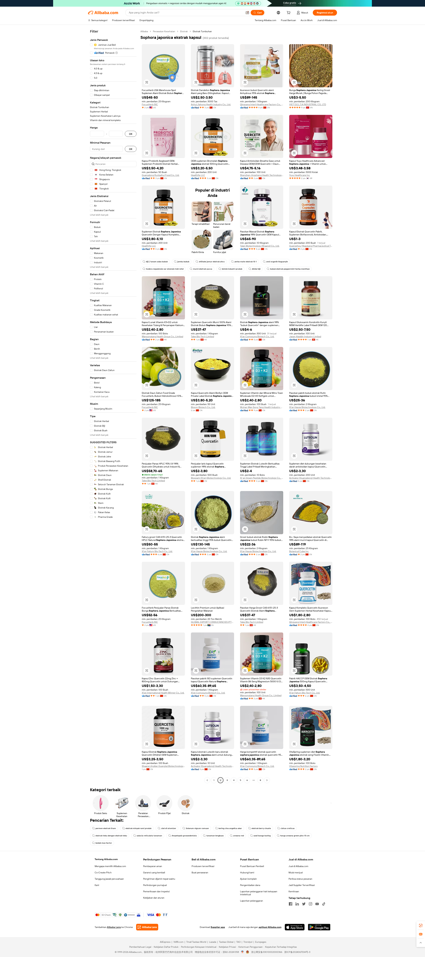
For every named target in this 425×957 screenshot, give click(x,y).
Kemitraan (294, 891)
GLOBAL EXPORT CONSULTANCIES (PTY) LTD (212, 622)
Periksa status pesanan (300, 878)
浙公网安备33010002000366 (266, 952)
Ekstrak (184, 31)
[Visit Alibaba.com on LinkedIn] (297, 904)
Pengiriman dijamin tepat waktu (159, 878)
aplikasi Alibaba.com (270, 927)
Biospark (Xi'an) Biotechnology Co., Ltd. (211, 478)
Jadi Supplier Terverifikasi (302, 885)
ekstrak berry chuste (261, 828)
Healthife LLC (198, 175)
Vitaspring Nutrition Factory (303, 766)
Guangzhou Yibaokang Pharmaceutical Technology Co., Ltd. (310, 246)
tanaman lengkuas (215, 835)
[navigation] (113, 406)
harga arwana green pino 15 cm (295, 835)
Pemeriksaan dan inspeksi (156, 891)
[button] (247, 13)
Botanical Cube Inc (299, 551)
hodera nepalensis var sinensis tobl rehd (164, 269)
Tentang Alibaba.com (106, 859)
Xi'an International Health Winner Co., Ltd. (163, 692)
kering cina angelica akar (230, 828)
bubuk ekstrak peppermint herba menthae (290, 269)
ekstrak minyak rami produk (138, 828)
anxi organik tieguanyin (277, 261)
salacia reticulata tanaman (149, 835)
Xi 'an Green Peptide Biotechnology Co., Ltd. (261, 478)
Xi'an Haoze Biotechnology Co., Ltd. (307, 407)
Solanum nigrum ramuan (197, 828)
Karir (97, 885)
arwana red (238, 835)
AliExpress (165, 942)
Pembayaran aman (152, 866)
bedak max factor (103, 843)
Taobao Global (226, 942)
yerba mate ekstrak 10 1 (245, 261)
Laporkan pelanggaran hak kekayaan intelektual (258, 893)
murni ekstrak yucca (202, 269)
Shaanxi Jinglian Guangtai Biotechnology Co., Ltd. (163, 766)
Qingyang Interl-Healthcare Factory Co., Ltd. (261, 104)
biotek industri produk (232, 269)
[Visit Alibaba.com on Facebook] (291, 904)
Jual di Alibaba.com (298, 866)
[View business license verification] (242, 952)
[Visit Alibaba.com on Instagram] (310, 904)
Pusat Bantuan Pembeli (252, 866)
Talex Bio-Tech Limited (202, 336)
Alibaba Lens (114, 927)
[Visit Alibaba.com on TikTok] (324, 904)
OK (130, 133)
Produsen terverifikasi (203, 866)
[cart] (289, 13)
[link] (420, 925)
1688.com (178, 942)
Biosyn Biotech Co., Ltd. (203, 407)
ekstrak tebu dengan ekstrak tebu (111, 835)
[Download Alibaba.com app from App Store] (295, 927)
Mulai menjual (296, 872)
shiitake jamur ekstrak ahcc (212, 261)
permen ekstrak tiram (105, 828)
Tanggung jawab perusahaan (109, 878)
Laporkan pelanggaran (251, 900)
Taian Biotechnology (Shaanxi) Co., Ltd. (259, 246)
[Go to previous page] (207, 780)
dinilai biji (256, 269)
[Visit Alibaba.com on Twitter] (304, 904)
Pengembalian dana (250, 885)
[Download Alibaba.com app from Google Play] (319, 927)
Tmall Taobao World (196, 942)
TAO (238, 942)
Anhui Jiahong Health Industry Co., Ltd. (211, 104)
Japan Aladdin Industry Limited (305, 336)
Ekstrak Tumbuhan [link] (202, 31)
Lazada (212, 942)
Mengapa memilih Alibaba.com (110, 866)
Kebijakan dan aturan (153, 897)
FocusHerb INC (150, 104)
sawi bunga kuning (262, 835)
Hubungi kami (247, 872)
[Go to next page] (267, 780)
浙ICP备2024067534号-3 (297, 952)
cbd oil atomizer (168, 828)
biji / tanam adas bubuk (157, 261)
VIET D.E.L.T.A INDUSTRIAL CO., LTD (307, 104)
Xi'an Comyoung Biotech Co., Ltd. (257, 336)
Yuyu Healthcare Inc (299, 175)
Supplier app (218, 927)
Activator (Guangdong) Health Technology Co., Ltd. (310, 478)
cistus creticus (288, 828)
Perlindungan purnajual (155, 885)
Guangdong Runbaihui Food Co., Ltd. (160, 175)
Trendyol (247, 942)
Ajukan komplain (248, 878)
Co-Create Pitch (103, 872)
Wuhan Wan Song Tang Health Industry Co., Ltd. (261, 407)
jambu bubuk (183, 261)
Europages (260, 942)
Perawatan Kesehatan (164, 31)
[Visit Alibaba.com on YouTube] (317, 904)
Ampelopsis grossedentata (184, 835)
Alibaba (144, 31)
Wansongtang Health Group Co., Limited (162, 336)
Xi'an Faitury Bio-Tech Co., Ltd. (157, 551)
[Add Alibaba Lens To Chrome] (147, 927)
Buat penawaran (200, 872)
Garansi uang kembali (154, 872)
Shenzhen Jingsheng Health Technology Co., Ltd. (261, 175)
